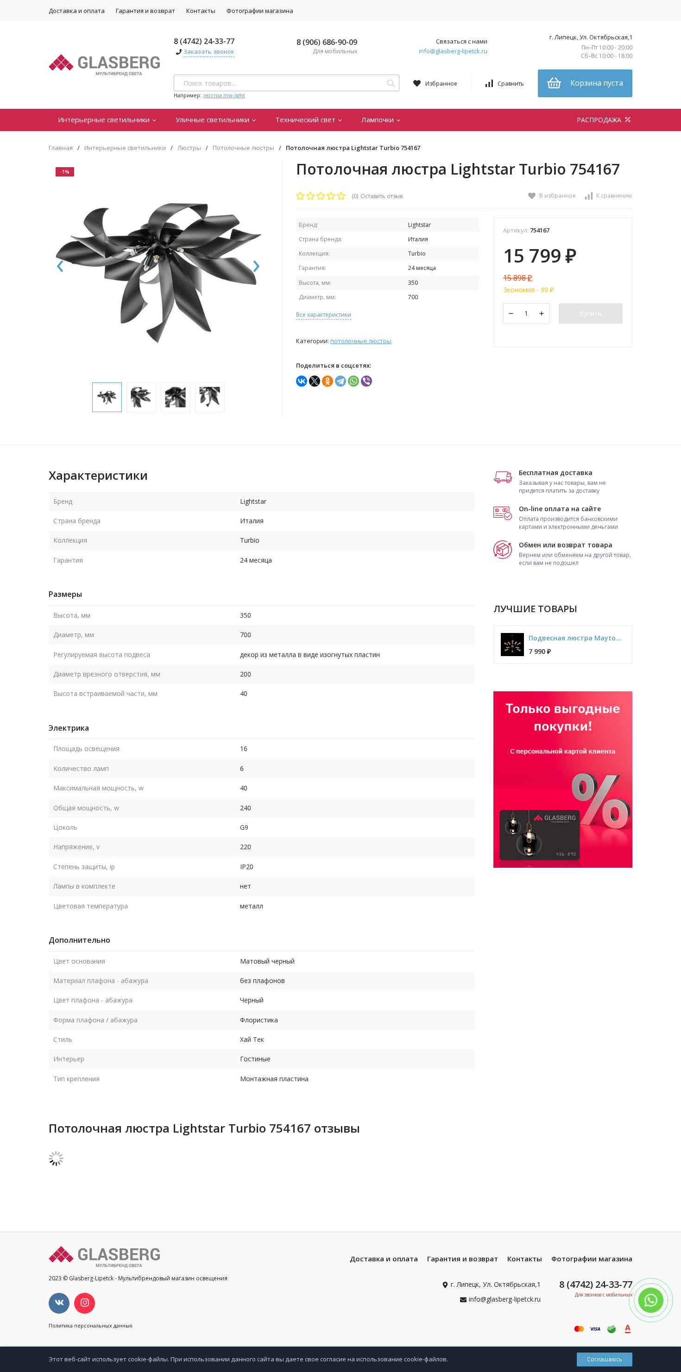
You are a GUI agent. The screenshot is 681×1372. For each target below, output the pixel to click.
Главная (61, 148)
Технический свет (306, 119)
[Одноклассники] (327, 381)
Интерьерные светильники (104, 119)
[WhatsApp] (353, 381)
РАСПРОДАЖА (600, 119)
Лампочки (378, 119)
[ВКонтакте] (301, 381)
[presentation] (60, 266)
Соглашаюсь (604, 1359)
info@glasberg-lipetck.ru (453, 51)
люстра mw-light (224, 95)
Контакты (200, 10)
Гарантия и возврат (145, 10)
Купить (591, 313)
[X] (314, 381)
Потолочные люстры (243, 148)
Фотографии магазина (260, 10)
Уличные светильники (213, 119)
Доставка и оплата (77, 10)
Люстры (189, 148)
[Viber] (366, 381)
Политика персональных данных (90, 1325)
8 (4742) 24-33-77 (204, 41)
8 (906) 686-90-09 (326, 42)
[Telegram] (340, 381)
